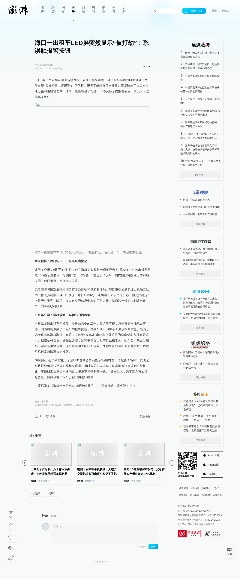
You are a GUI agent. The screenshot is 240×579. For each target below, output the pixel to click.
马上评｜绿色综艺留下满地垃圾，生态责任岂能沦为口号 (201, 250)
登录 (214, 10)
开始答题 (200, 377)
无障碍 (225, 10)
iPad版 (212, 473)
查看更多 (200, 224)
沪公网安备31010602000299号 (194, 511)
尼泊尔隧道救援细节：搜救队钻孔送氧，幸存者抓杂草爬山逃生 (201, 262)
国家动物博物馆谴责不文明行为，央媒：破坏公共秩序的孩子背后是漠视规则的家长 (199, 149)
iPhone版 (213, 464)
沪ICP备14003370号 (188, 506)
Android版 (214, 455)
